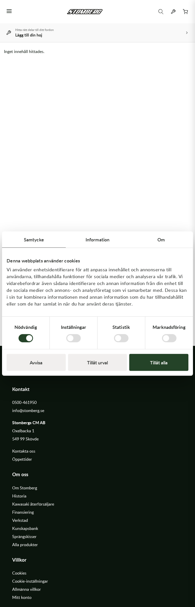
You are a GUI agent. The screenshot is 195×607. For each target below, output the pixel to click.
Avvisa (36, 362)
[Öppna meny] (9, 11)
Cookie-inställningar (30, 581)
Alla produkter (25, 544)
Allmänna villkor (26, 589)
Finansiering (23, 512)
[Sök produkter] (161, 12)
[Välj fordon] (173, 12)
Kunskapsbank (25, 528)
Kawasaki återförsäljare (33, 504)
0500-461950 (24, 402)
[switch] (73, 338)
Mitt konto (21, 597)
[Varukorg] (185, 12)
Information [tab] (97, 239)
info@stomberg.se (28, 410)
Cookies (19, 573)
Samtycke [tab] (34, 239)
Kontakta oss (23, 451)
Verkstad (20, 520)
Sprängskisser (24, 536)
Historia (19, 496)
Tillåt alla (159, 362)
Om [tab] (161, 239)
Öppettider (22, 459)
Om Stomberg (24, 488)
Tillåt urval (97, 362)
